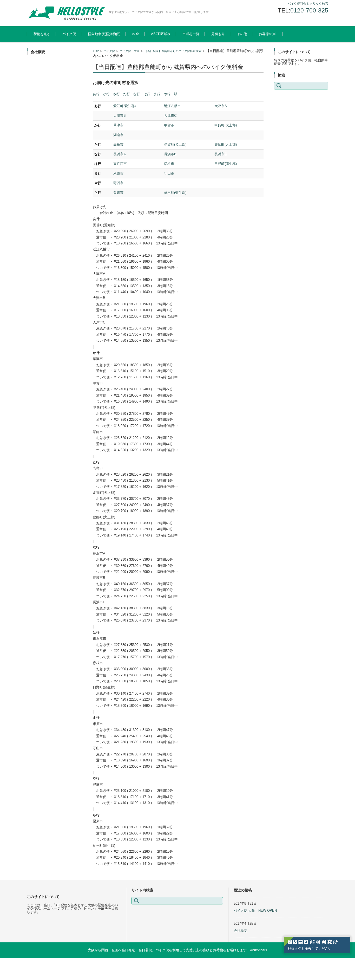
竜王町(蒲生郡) (175, 193)
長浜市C (220, 154)
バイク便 (69, 34)
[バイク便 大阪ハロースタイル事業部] (66, 13)
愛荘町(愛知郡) (124, 106)
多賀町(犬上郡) (175, 144)
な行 (136, 94)
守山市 (169, 173)
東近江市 (120, 164)
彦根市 (169, 164)
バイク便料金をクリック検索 (308, 3)
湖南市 (118, 135)
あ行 (96, 94)
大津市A (220, 106)
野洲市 (118, 183)
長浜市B (170, 154)
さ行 (116, 94)
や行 (167, 94)
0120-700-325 (309, 10)
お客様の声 (267, 34)
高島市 (118, 144)
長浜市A (119, 154)
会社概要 (240, 931)
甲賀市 (169, 125)
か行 (106, 94)
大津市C (170, 116)
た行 (126, 94)
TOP (96, 51)
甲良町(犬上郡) (225, 125)
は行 (146, 94)
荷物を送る (42, 34)
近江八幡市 (172, 106)
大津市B (119, 116)
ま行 (157, 94)
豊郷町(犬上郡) (225, 144)
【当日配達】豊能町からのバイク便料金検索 (172, 51)
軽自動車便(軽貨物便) (104, 34)
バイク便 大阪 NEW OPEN (255, 910)
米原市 (118, 173)
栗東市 (118, 193)
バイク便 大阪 (130, 51)
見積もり (218, 34)
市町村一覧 (190, 34)
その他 (242, 34)
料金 (135, 34)
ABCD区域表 (160, 34)
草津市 (118, 125)
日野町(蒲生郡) (225, 164)
